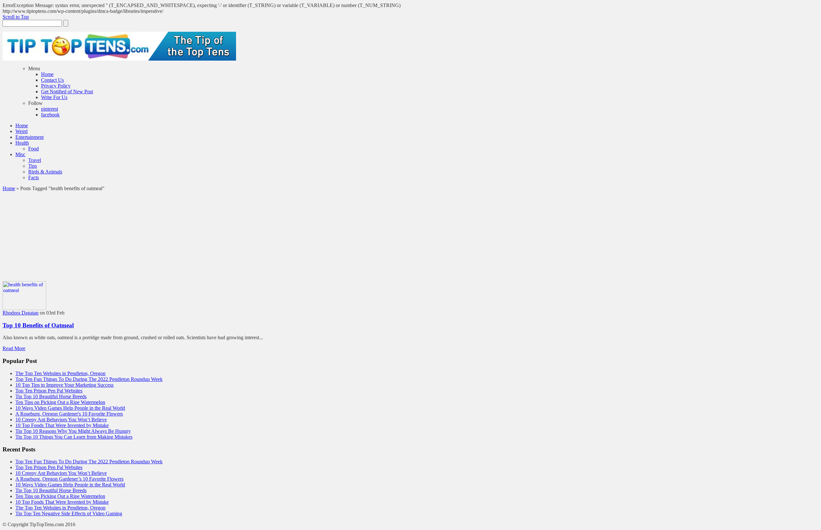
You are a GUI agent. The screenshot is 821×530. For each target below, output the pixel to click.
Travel (34, 160)
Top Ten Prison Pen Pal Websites (48, 390)
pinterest (49, 109)
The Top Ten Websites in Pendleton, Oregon (60, 373)
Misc (20, 154)
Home (47, 74)
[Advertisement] (410, 236)
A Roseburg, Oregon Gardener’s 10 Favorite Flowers (69, 479)
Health (22, 143)
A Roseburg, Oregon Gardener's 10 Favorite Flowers (69, 413)
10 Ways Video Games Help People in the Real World (70, 408)
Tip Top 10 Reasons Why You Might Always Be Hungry (73, 431)
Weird (21, 131)
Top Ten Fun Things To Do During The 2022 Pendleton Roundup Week (89, 379)
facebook (50, 114)
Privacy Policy (56, 85)
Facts (33, 177)
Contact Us (52, 80)
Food (33, 148)
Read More (14, 348)
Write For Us (54, 97)
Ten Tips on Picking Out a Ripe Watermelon (60, 402)
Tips (32, 166)
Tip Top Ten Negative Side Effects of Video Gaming (68, 513)
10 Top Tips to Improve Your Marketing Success (64, 385)
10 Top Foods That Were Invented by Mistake (62, 425)
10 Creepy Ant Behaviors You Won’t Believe (61, 419)
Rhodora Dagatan (20, 312)
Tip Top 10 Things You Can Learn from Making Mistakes (73, 437)
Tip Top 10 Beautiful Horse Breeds (51, 396)
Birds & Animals (45, 171)
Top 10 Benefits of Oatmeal (38, 325)
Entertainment (29, 137)
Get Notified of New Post (67, 91)
